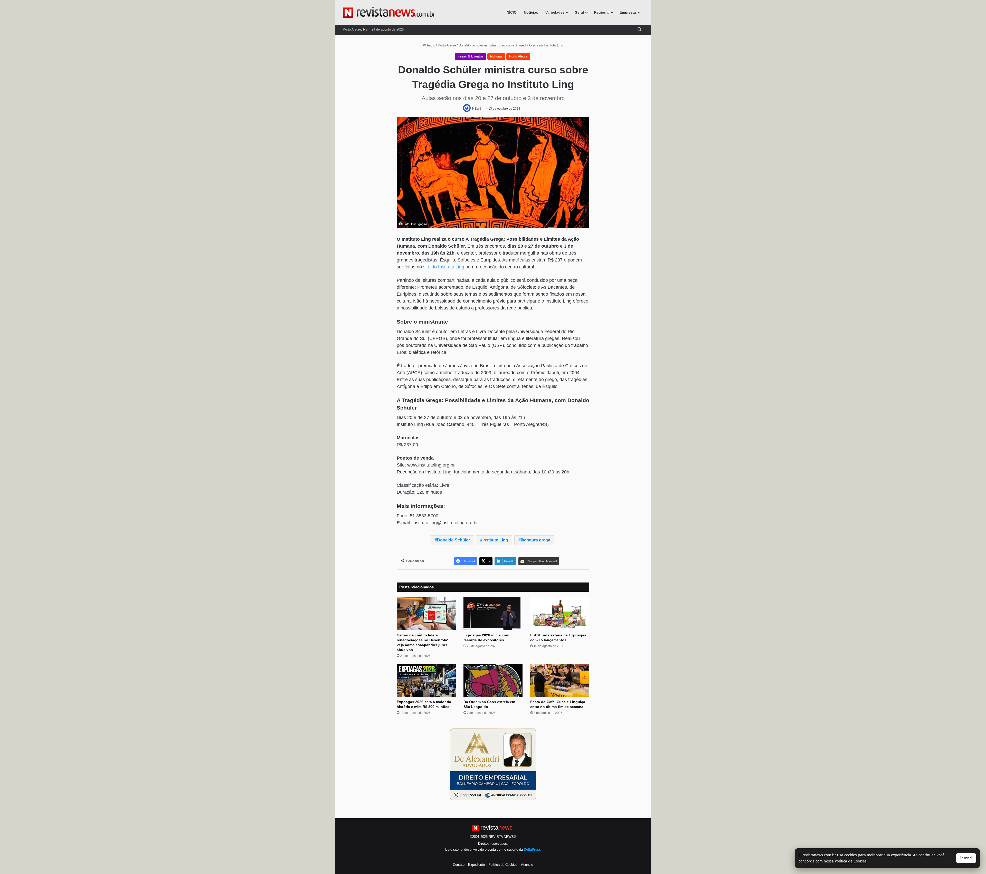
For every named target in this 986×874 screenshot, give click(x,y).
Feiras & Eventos (470, 56)
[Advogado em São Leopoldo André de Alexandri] (493, 764)
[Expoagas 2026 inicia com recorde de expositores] (493, 613)
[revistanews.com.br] (389, 12)
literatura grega (535, 540)
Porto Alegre (447, 45)
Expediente (476, 865)
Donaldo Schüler (453, 540)
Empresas (628, 12)
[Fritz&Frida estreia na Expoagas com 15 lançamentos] (559, 613)
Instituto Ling (495, 540)
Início (430, 45)
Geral (579, 12)
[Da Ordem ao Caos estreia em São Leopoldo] (493, 680)
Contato (458, 865)
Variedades (555, 12)
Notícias (531, 12)
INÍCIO (511, 12)
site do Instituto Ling (443, 266)
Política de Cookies (502, 865)
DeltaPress (532, 849)
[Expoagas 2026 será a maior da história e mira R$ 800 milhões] (426, 680)
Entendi (966, 858)
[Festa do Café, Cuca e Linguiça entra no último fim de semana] (559, 680)
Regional (602, 12)
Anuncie (527, 865)
